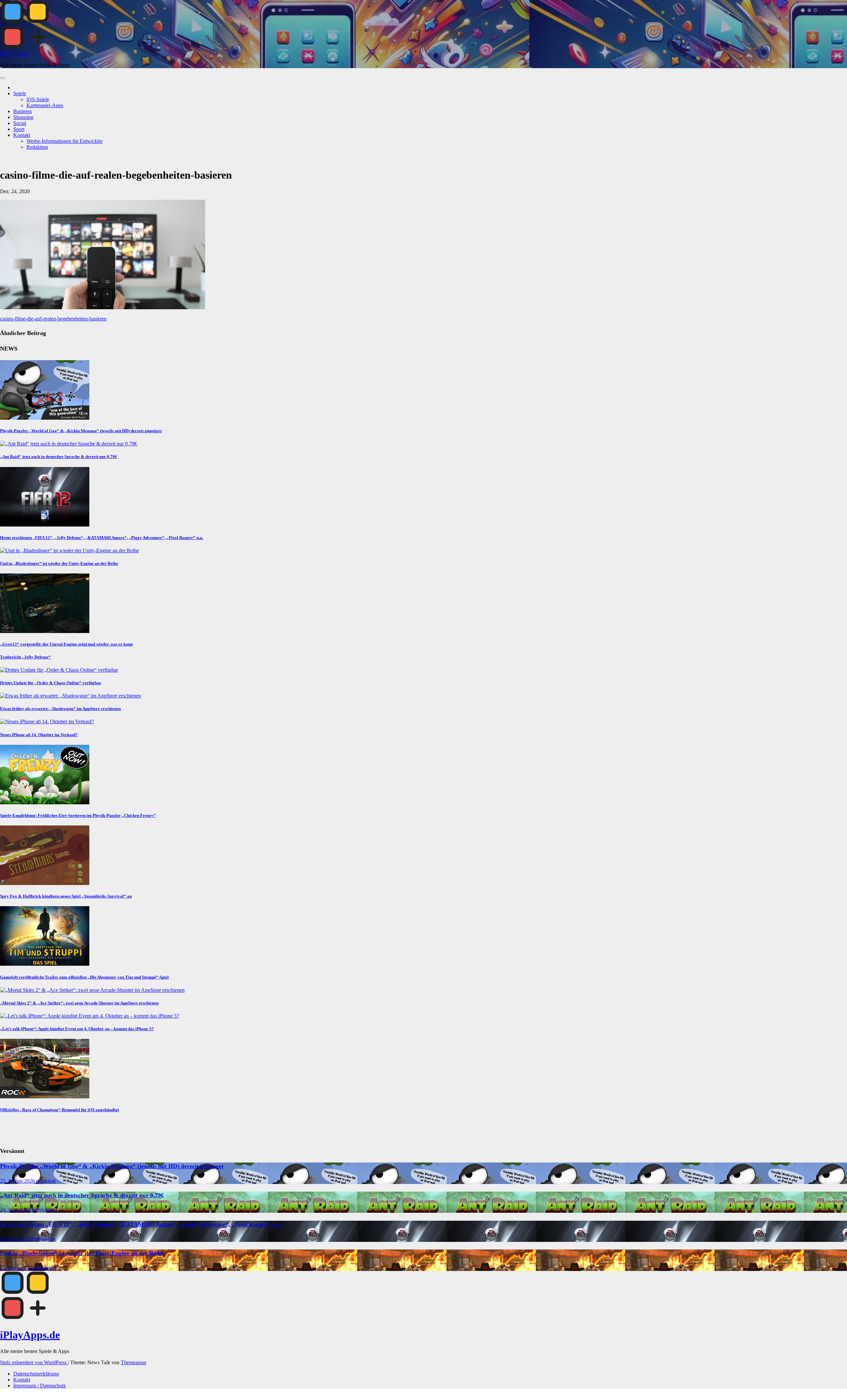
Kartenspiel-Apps (44, 105)
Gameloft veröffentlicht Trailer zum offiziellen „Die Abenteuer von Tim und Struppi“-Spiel (84, 977)
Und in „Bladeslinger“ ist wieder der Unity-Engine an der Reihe (59, 563)
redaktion (46, 1181)
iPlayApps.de (14, 54)
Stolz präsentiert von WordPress (34, 1362)
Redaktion (37, 147)
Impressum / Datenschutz (39, 1385)
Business (22, 111)
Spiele (19, 93)
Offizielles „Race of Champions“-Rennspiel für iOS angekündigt (59, 1109)
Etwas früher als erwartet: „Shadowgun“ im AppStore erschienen (60, 708)
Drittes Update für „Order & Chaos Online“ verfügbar (50, 682)
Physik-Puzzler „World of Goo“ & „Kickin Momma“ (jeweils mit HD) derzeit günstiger (81, 430)
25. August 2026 (18, 1181)
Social (19, 123)
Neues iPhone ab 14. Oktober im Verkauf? (39, 734)
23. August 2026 (18, 1268)
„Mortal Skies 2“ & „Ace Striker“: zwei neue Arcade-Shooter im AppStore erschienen (79, 1002)
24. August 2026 (18, 1209)
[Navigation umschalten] (2, 78)
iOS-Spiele (37, 99)
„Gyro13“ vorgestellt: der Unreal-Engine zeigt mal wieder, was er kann (66, 644)
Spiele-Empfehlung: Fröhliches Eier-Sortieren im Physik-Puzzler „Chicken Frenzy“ (78, 815)
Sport (18, 129)
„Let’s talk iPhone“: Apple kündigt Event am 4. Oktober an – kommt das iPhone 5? (77, 1028)
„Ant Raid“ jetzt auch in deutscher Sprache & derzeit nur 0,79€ (58, 456)
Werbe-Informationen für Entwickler (64, 141)
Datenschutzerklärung (36, 1373)
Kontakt (21, 135)
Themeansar (133, 1362)
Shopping (23, 117)
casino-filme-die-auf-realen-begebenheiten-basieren (53, 318)
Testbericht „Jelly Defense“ (25, 657)
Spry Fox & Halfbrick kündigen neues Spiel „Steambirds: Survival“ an (66, 896)
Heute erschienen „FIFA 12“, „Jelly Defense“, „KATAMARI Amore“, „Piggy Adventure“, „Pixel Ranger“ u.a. (101, 537)
